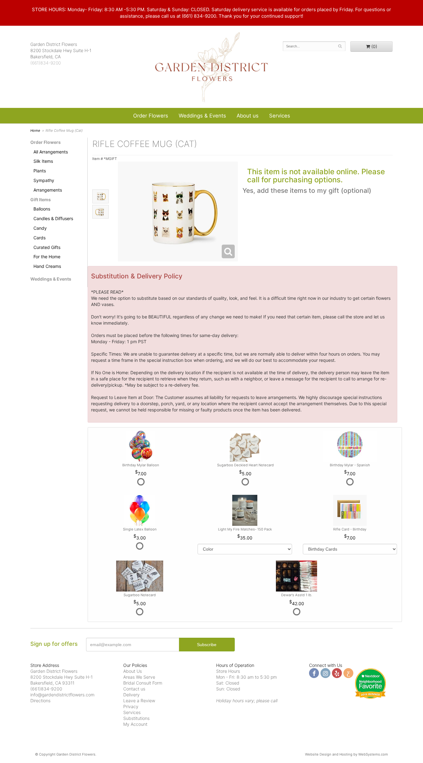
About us (248, 116)
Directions (40, 700)
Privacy (130, 706)
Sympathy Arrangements (47, 185)
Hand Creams (47, 266)
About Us (132, 671)
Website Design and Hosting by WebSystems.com (346, 754)
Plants (39, 170)
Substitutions (136, 718)
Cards (39, 237)
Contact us (134, 688)
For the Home (46, 256)
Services (279, 116)
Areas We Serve (139, 677)
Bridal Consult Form (142, 682)
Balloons (41, 208)
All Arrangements (50, 151)
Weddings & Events (202, 116)
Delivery (131, 694)
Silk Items (43, 161)
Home (35, 130)
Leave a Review (139, 700)
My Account (135, 724)
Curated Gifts (46, 247)
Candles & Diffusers (53, 218)
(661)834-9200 (45, 62)
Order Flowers (150, 116)
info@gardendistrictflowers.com (62, 694)
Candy (40, 228)
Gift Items (40, 199)
